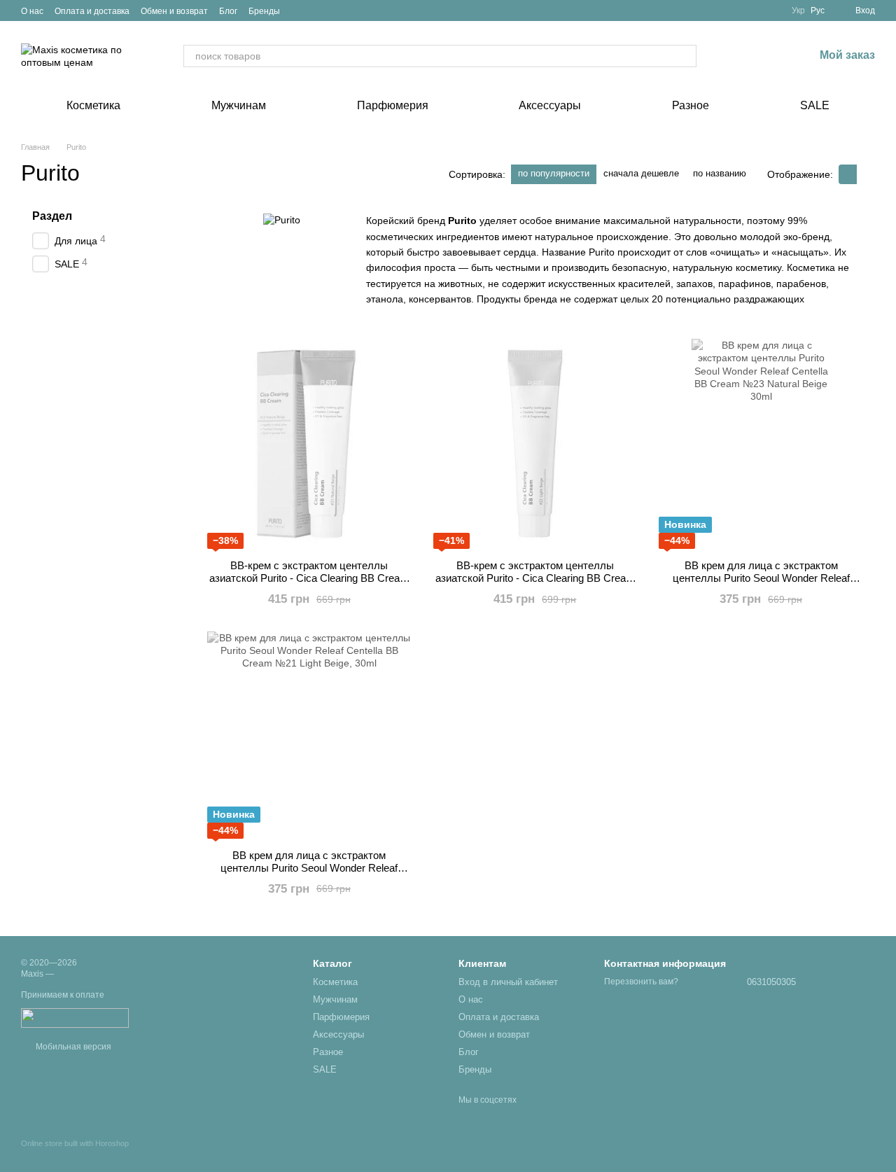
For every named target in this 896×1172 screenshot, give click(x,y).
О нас (32, 11)
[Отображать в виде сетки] (848, 174)
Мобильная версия (72, 1047)
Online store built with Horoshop (75, 1143)
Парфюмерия (392, 105)
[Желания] (766, 56)
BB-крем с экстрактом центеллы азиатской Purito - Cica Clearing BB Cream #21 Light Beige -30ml (535, 578)
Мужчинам (238, 105)
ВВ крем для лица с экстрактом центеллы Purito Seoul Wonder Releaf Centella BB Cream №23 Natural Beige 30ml (760, 578)
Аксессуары (550, 105)
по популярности (553, 173)
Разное (690, 105)
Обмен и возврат (174, 11)
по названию (719, 173)
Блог (228, 11)
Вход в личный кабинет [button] (508, 982)
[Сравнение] (730, 56)
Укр (798, 10)
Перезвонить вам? (641, 981)
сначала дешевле (641, 173)
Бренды (264, 11)
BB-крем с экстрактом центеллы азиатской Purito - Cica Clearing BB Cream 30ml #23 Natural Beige (309, 578)
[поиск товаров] (685, 56)
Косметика (93, 105)
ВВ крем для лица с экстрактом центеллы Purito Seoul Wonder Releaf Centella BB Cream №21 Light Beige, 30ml (309, 867)
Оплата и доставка (92, 11)
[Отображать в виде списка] (866, 174)
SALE (815, 105)
